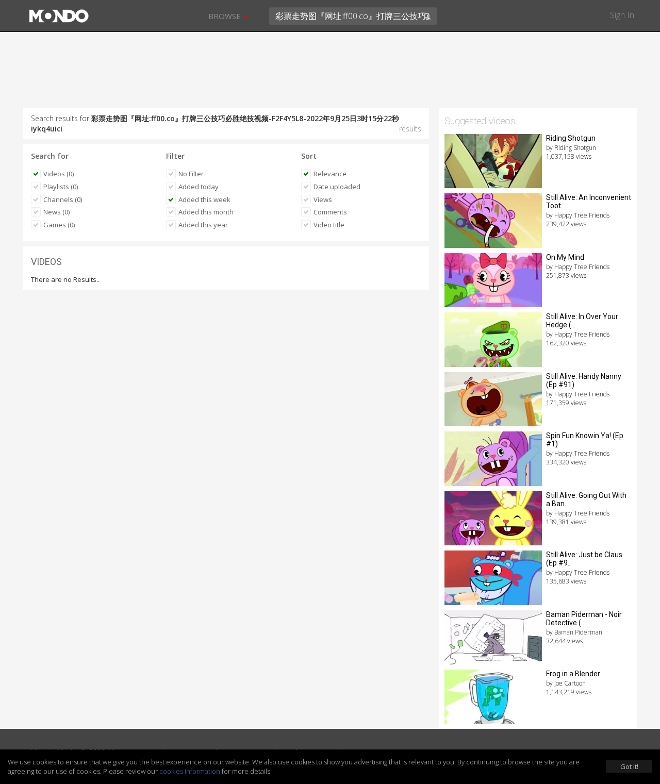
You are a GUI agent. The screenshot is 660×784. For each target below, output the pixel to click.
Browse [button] (225, 16)
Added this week (204, 199)
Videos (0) (58, 173)
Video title (329, 224)
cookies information (189, 771)
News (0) (56, 211)
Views (323, 199)
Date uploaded (337, 186)
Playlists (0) (60, 186)
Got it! (629, 766)
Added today (198, 186)
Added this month (206, 211)
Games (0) (59, 224)
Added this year (203, 224)
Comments (330, 211)
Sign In (622, 15)
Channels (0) (62, 199)
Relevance (330, 173)
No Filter (191, 173)
